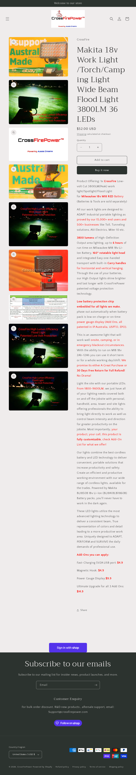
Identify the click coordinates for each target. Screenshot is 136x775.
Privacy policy (79, 767)
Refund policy (62, 767)
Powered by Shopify (42, 767)
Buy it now (102, 170)
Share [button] (83, 610)
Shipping (81, 134)
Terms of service (98, 767)
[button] (7, 19)
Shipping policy (116, 767)
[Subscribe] (96, 685)
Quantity (81, 140)
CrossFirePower (24, 767)
